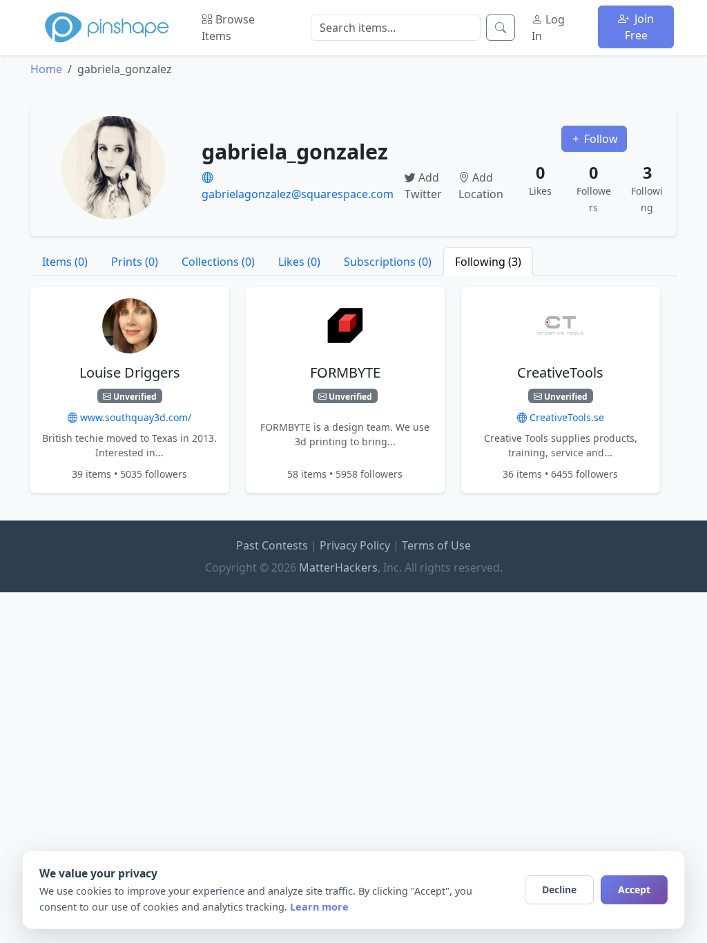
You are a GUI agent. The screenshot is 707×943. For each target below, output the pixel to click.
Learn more (319, 906)
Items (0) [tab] (65, 261)
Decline (559, 889)
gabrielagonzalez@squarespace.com (298, 194)
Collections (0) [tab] (218, 261)
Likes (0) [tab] (299, 261)
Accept (634, 889)
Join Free (640, 27)
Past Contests (272, 545)
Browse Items (228, 27)
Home (46, 69)
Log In (548, 27)
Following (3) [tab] (488, 261)
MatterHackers (338, 567)
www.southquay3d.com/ (134, 417)
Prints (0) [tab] (134, 261)
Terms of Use (436, 545)
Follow (599, 138)
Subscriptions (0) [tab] (388, 261)
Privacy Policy (355, 545)
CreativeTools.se (565, 417)
